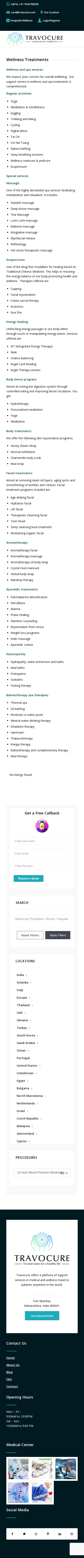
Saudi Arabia (26, 1043)
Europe (22, 997)
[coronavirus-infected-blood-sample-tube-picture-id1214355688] (42, 1493)
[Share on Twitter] (24, 1533)
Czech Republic (28, 1118)
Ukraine (22, 1020)
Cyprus (22, 1141)
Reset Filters (30, 935)
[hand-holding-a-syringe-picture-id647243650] (42, 1469)
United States (27, 1065)
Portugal (23, 1058)
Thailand (23, 1005)
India (20, 975)
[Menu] (72, 39)
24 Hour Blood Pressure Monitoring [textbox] (40, 1172)
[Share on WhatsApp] (36, 1533)
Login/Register (51, 20)
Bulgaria (23, 1088)
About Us (13, 1365)
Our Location (51, 12)
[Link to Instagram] (71, 1533)
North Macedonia (30, 1096)
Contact (12, 1386)
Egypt (21, 1080)
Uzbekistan (25, 1073)
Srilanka (22, 982)
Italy (20, 990)
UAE (20, 1012)
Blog (9, 1372)
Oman (21, 1050)
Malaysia (23, 1126)
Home (10, 1358)
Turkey (22, 1028)
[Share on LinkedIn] (60, 1533)
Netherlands (26, 1103)
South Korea (26, 1035)
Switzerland (25, 1133)
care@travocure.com (23, 12)
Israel (21, 1111)
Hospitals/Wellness (22, 20)
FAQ (9, 1379)
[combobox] (42, 1173)
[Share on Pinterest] (48, 1533)
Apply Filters (58, 935)
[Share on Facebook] (12, 1533)
